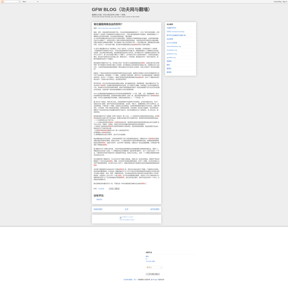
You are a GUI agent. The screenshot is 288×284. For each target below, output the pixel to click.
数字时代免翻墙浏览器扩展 (176, 35)
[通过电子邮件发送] (110, 189)
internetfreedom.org (174, 46)
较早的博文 (155, 209)
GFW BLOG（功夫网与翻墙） (122, 9)
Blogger (155, 279)
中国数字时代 (171, 28)
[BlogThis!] (112, 189)
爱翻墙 (169, 61)
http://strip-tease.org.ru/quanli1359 (109, 28)
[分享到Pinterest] (118, 189)
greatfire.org (171, 57)
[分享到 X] (114, 189)
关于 (135, 279)
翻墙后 (169, 68)
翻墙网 (169, 72)
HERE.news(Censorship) (175, 31)
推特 (147, 256)
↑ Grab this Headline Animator (126, 219)
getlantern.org (172, 54)
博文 (150, 267)
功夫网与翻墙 (128, 279)
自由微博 (170, 39)
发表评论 (99, 199)
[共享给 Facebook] (116, 189)
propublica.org (172, 50)
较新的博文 (98, 209)
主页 (126, 209)
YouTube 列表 (150, 261)
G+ (147, 259)
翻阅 (168, 65)
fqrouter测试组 (172, 43)
